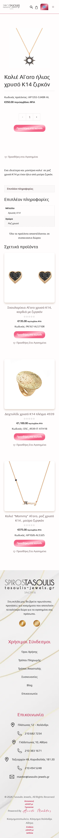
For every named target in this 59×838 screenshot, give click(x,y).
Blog (29, 685)
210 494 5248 (33, 768)
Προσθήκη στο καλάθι (30, 128)
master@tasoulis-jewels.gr (33, 776)
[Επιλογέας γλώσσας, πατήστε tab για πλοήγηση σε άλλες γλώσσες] (44, 7)
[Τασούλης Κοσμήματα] (11, 7)
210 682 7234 (33, 733)
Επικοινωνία (30, 693)
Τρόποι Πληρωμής (29, 660)
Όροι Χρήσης (30, 651)
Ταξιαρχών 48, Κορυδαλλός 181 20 (33, 759)
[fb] (22, 623)
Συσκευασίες (29, 676)
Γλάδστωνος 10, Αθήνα (33, 742)
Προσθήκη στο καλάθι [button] (29, 334)
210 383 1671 (33, 750)
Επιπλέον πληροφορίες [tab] (20, 188)
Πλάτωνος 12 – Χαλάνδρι (33, 724)
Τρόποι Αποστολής (29, 668)
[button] (32, 7)
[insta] (36, 623)
